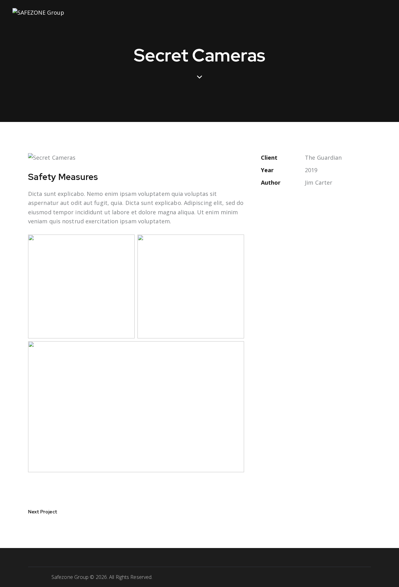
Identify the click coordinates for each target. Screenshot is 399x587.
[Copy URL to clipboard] (307, 202)
